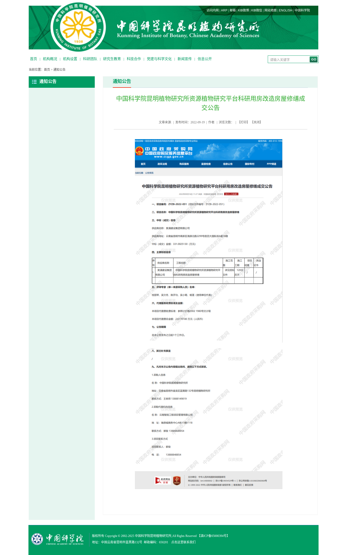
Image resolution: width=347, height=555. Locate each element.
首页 (33, 59)
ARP (224, 10)
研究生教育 (112, 59)
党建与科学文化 (159, 59)
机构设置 (70, 59)
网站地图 (270, 10)
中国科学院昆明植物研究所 (153, 536)
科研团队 (90, 59)
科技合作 (134, 59)
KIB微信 (256, 10)
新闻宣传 (185, 59)
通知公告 (59, 69)
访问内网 (213, 10)
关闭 (257, 122)
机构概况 (50, 59)
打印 (244, 122)
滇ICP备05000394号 (213, 536)
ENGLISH (285, 10)
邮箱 (233, 10)
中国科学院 (302, 10)
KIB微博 (243, 10)
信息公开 (205, 59)
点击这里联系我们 (183, 542)
